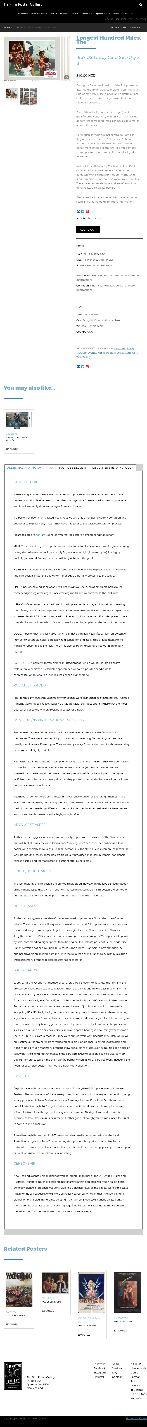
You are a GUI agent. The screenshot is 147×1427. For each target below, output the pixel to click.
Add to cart (88, 229)
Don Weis (120, 348)
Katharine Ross (107, 352)
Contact (141, 19)
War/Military (83, 357)
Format (64, 13)
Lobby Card (124, 352)
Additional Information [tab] (24, 467)
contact (40, 534)
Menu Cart (129, 13)
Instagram (99, 1372)
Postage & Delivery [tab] (72, 467)
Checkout (137, 27)
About (109, 19)
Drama (92, 352)
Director (87, 13)
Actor (75, 13)
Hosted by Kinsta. (136, 1418)
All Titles (22, 13)
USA (134, 352)
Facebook (99, 1368)
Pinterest (98, 1376)
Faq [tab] (50, 467)
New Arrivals (38, 13)
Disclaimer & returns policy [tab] (112, 467)
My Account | (119, 27)
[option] (37, 58)
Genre (54, 13)
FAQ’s (63, 517)
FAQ (131, 19)
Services (120, 19)
